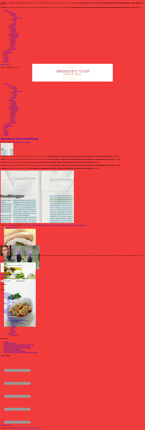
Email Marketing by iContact (9, 274)
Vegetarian (13, 31)
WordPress (34, 428)
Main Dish (13, 19)
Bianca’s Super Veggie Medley (12, 349)
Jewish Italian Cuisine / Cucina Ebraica (17, 320)
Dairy (8, 305)
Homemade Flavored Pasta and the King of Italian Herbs (19, 345)
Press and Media (8, 52)
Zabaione (6, 342)
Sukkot (13, 43)
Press (84, 225)
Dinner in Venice (5, 64)
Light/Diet (13, 28)
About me (6, 51)
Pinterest (6, 57)
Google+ (6, 58)
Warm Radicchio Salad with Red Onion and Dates (17, 348)
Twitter (6, 60)
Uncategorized (11, 225)
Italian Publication (46, 225)
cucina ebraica (27, 225)
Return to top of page (6, 425)
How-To (6, 293)
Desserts (13, 25)
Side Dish (13, 24)
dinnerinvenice (17, 142)
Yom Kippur (14, 37)
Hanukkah (13, 40)
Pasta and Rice (18, 18)
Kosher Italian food (59, 225)
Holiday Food (11, 333)
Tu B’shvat (14, 48)
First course (14, 15)
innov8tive (14, 428)
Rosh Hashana (14, 36)
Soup (15, 16)
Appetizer (13, 13)
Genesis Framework (24, 428)
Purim (12, 46)
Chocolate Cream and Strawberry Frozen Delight (17, 346)
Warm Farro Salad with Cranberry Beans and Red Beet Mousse (21, 352)
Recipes (6, 10)
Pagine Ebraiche (78, 225)
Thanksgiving (14, 335)
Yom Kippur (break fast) (17, 323)
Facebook (6, 61)
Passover (13, 45)
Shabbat (13, 39)
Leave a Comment (26, 142)
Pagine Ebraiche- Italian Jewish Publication (20, 138)
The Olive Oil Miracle (10, 343)
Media (67, 225)
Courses (9, 12)
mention (71, 225)
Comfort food (11, 49)
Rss (5, 55)
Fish (15, 22)
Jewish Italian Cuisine (13, 34)
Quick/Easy (7, 294)
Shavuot (13, 42)
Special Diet (10, 27)
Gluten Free (14, 33)
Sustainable (14, 30)
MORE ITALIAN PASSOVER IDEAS (14, 351)
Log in (39, 428)
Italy (52, 225)
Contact (6, 54)
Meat (15, 21)
